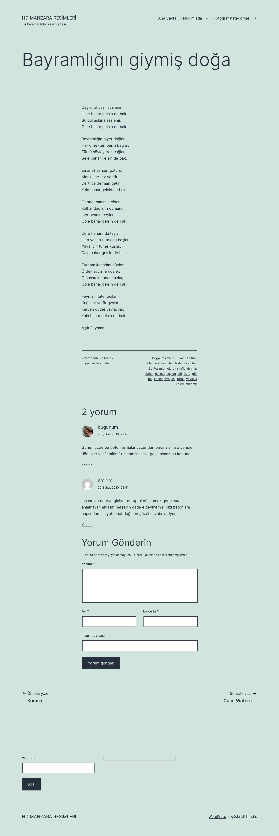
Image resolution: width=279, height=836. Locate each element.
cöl (179, 373)
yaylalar (191, 379)
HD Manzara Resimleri (49, 18)
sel (173, 379)
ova (167, 379)
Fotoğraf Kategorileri (232, 18)
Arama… (28, 758)
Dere (187, 373)
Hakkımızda (191, 18)
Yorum (88, 564)
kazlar (158, 379)
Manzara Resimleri (160, 363)
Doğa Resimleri (163, 358)
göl (194, 373)
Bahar (149, 373)
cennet (160, 373)
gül (150, 379)
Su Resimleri (157, 368)
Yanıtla (87, 465)
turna (180, 379)
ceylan (171, 373)
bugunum (88, 363)
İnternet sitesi (93, 636)
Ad (85, 611)
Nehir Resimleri (186, 363)
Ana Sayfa (167, 18)
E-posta (151, 611)
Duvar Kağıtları (186, 358)
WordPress (217, 817)
